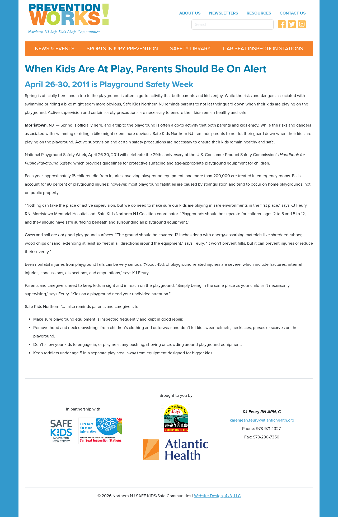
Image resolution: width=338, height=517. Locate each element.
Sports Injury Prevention (122, 49)
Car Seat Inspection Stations (263, 49)
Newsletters (223, 13)
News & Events (54, 49)
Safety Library (190, 49)
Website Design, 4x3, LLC (217, 496)
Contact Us (293, 13)
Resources (259, 13)
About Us (190, 13)
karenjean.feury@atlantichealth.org (262, 420)
